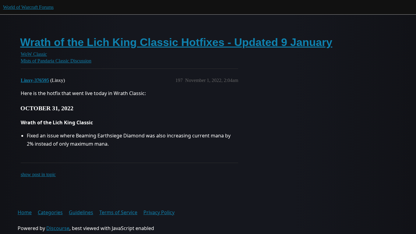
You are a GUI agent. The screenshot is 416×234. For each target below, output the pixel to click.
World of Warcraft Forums (28, 7)
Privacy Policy (159, 212)
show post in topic (38, 174)
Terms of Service (118, 212)
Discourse (57, 228)
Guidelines (81, 212)
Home (25, 212)
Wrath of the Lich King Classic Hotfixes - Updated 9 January (176, 42)
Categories (50, 212)
